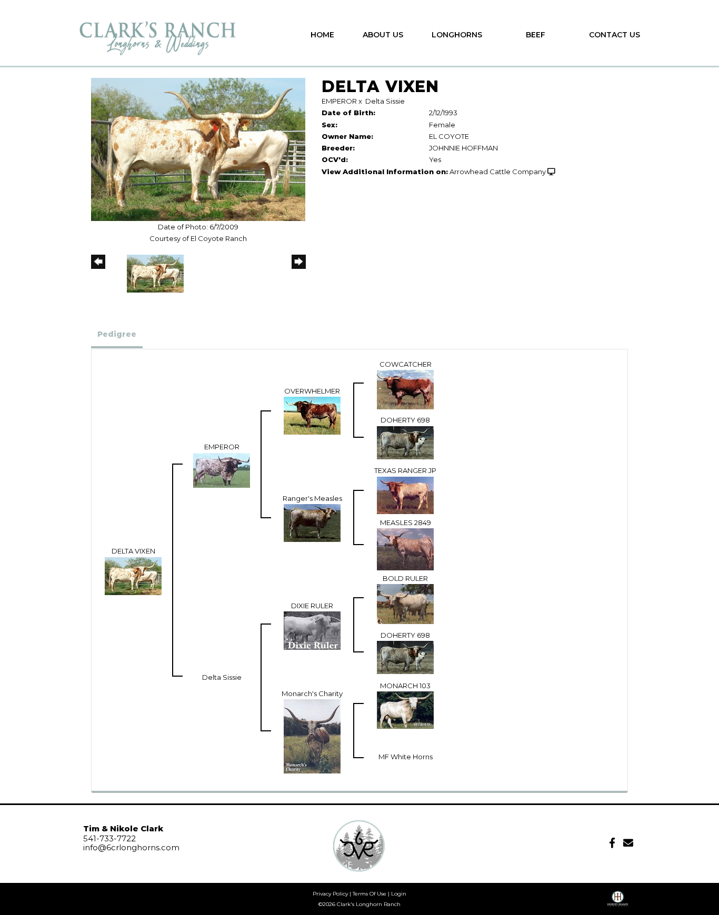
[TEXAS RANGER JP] (405, 494)
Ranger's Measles (312, 498)
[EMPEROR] (221, 469)
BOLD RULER (405, 578)
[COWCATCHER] (405, 389)
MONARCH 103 (405, 685)
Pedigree (116, 334)
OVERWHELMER (312, 391)
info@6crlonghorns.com (131, 847)
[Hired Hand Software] (617, 902)
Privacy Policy (330, 893)
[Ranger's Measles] (312, 522)
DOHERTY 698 (405, 420)
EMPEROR (339, 101)
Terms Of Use (369, 893)
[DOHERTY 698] (405, 441)
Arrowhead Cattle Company (498, 171)
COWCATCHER (406, 364)
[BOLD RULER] (405, 603)
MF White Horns (405, 756)
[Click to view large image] (198, 148)
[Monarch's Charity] (312, 735)
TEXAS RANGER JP (405, 470)
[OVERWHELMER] (312, 415)
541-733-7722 (109, 838)
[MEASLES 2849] (405, 548)
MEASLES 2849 (405, 522)
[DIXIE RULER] (312, 630)
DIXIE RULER (312, 605)
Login (398, 893)
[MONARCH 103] (405, 709)
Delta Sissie (385, 101)
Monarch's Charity (312, 693)
